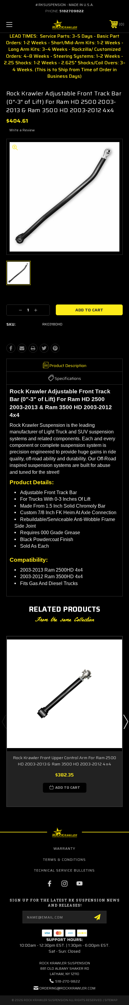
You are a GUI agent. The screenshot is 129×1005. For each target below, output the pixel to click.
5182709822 (71, 11)
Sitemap (110, 1000)
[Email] (21, 348)
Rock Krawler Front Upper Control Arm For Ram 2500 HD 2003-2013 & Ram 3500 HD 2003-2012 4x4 (64, 760)
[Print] (33, 348)
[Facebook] (10, 348)
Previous (4, 721)
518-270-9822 (67, 981)
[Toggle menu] (18, 24)
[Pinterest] (55, 348)
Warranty (64, 848)
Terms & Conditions (64, 859)
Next (125, 721)
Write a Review (22, 130)
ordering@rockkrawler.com (67, 988)
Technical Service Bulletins (64, 870)
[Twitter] (44, 348)
